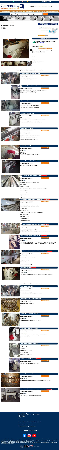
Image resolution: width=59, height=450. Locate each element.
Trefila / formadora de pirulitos (28, 358)
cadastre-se (38, 6)
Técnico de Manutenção (40, 11)
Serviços (13, 11)
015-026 (26, 148)
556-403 (26, 330)
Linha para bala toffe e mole (27, 100)
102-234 (26, 163)
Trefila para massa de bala (27, 113)
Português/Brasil (17, 1)
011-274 (26, 253)
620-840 (26, 76)
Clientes (47, 35)
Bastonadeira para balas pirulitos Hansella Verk (32, 199)
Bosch (24, 150)
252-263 (26, 346)
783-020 (26, 202)
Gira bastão (4, 28)
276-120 (26, 316)
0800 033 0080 (46, 2)
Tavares (24, 318)
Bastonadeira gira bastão (27, 128)
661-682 (26, 130)
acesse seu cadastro (47, 6)
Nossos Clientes (50, 11)
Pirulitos (3, 27)
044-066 (26, 115)
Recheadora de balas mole (27, 286)
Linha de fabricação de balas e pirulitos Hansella (35, 251)
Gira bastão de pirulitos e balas (28, 160)
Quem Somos (7, 11)
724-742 (26, 288)
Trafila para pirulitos (26, 267)
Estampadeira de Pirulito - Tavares (29, 313)
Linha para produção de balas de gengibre (33, 224)
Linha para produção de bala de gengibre (31, 235)
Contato (56, 11)
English (24, 1)
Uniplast (25, 378)
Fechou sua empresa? (41, 35)
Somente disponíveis (53, 14)
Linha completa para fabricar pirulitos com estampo (33, 389)
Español (29, 1)
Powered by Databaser (37, 446)
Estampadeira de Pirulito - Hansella (29, 328)
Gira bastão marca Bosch (27, 145)
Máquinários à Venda (20, 11)
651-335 (26, 301)
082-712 (26, 178)
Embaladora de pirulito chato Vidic (29, 343)
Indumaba (25, 240)
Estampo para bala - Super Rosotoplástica (31, 298)
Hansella (33, 57)
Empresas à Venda (30, 11)
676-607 (26, 88)
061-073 (26, 103)
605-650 (26, 391)
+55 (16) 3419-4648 (29, 424)
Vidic (24, 348)
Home (2, 11)
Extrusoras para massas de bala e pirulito (31, 73)
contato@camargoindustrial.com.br (29, 426)
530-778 (26, 361)
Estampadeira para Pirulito (27, 373)
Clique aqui (41, 42)
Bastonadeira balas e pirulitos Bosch (32, 175)
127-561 (26, 270)
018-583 (26, 376)
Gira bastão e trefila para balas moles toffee (33, 85)
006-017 (26, 238)
